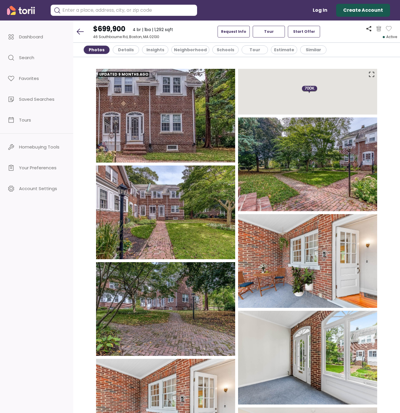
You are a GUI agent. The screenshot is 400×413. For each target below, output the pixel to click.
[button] (36, 36)
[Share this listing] (369, 28)
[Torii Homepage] (25, 10)
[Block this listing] (379, 28)
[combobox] (128, 10)
